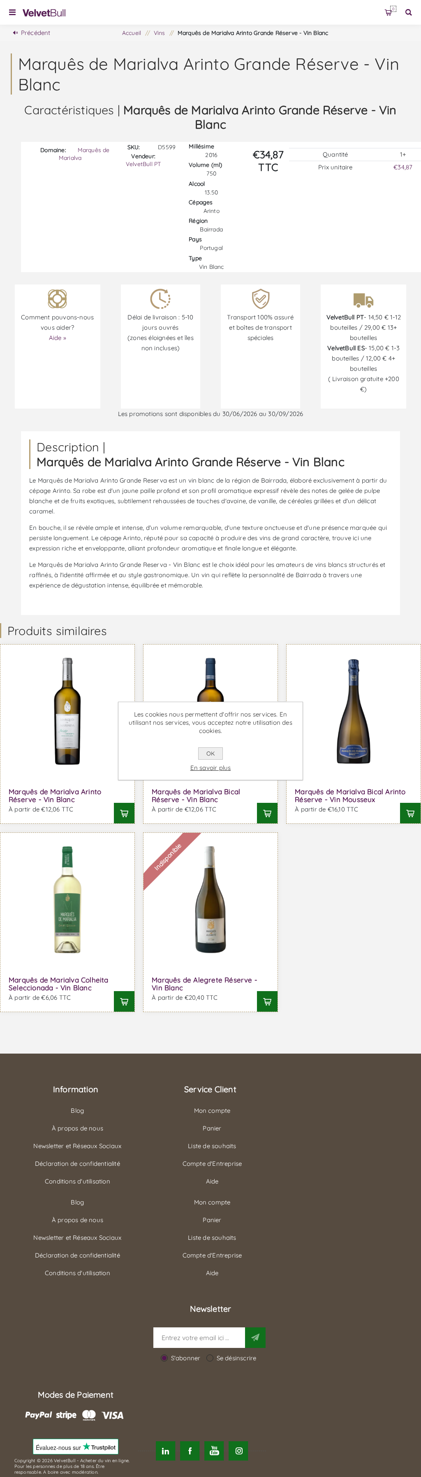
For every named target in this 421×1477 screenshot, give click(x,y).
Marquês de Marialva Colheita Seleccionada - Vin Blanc (59, 983)
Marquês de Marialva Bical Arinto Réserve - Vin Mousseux (350, 795)
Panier (393, 9)
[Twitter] (165, 1451)
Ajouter (124, 813)
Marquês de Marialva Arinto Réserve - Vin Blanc (55, 795)
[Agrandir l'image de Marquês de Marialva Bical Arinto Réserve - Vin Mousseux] (354, 712)
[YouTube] (214, 1451)
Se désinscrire (237, 1358)
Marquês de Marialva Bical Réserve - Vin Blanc (196, 795)
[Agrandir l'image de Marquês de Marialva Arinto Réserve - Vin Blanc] (67, 712)
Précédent (36, 33)
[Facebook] (189, 1451)
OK (210, 753)
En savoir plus (210, 768)
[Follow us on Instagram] (238, 1451)
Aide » (57, 338)
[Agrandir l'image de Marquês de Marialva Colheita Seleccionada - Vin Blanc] (67, 900)
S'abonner (186, 1358)
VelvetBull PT (143, 164)
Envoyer (255, 1337)
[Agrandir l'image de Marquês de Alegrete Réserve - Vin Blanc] (210, 900)
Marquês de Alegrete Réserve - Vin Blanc (204, 983)
